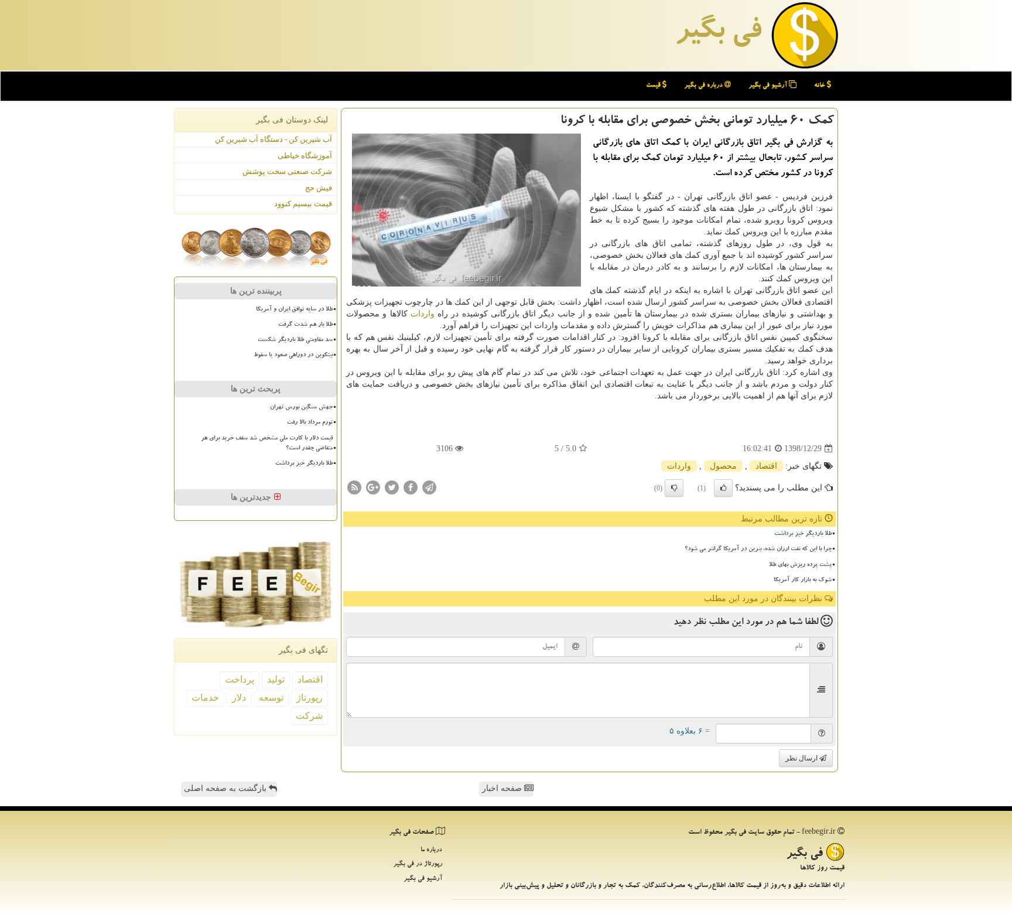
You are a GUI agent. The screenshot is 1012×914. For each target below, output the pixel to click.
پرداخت (239, 679)
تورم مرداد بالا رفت (310, 423)
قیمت (654, 86)
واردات (423, 313)
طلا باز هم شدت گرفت (305, 325)
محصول (723, 466)
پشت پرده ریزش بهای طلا (800, 565)
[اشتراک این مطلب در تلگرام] (429, 487)
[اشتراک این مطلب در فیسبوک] (410, 487)
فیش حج (318, 187)
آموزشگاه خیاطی (305, 155)
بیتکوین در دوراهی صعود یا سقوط (293, 355)
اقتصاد (766, 466)
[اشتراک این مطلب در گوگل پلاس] (373, 487)
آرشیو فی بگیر (768, 86)
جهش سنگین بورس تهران (301, 407)
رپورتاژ (309, 697)
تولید (276, 679)
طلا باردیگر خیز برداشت (803, 534)
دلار (239, 697)
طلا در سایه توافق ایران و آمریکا (294, 309)
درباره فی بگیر (704, 86)
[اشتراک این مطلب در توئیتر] (392, 487)
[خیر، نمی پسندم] (674, 488)
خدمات (205, 697)
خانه (820, 86)
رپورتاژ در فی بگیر (417, 864)
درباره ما (431, 850)
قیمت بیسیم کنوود (303, 203)
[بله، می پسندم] (723, 488)
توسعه (271, 697)
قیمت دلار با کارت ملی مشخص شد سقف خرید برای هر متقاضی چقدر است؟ (267, 443)
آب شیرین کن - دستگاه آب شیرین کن (273, 139)
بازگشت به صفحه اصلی (226, 788)
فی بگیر (718, 33)
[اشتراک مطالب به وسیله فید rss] (354, 487)
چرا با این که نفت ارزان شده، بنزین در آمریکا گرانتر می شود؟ (758, 549)
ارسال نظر (802, 758)
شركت (309, 716)
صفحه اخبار (503, 788)
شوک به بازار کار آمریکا (803, 580)
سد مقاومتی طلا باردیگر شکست (295, 340)
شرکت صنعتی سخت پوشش (287, 171)
